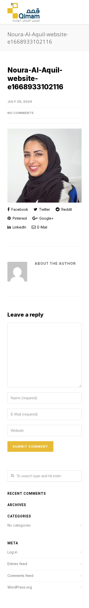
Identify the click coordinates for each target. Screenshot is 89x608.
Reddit (66, 209)
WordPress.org (19, 587)
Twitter (44, 209)
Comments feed (20, 575)
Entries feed (17, 564)
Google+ (46, 218)
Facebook (19, 209)
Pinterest (19, 218)
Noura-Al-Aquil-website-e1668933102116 (35, 78)
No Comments (20, 113)
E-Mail (41, 227)
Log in (12, 552)
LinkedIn (19, 227)
